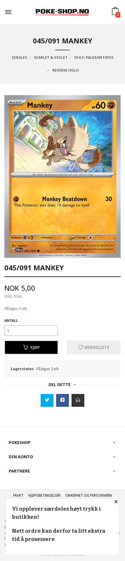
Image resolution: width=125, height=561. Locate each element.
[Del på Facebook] (62, 400)
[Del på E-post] (78, 400)
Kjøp (35, 347)
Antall (11, 320)
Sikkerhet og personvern (88, 495)
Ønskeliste (96, 347)
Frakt (18, 495)
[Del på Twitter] (47, 400)
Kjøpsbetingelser (44, 495)
